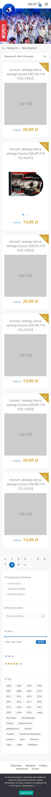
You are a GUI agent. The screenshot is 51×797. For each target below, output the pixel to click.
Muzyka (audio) (16, 594)
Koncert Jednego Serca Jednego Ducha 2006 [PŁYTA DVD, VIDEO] (25, 246)
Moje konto (16, 765)
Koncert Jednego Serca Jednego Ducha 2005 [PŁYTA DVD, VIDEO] (25, 405)
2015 (9, 702)
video (9, 745)
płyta (22, 739)
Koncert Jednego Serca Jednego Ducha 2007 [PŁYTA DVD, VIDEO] (25, 74)
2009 (29, 691)
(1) (13, 664)
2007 (9, 691)
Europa (10, 723)
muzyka (10, 734)
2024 (19, 712)
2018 (39, 702)
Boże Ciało (11, 718)
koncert (28, 729)
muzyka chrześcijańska (29, 734)
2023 (9, 712)
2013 (29, 696)
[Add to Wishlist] (44, 105)
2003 (9, 686)
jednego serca (13, 729)
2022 (39, 707)
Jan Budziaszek (17, 589)
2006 (39, 686)
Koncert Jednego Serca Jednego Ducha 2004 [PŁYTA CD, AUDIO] (25, 484)
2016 (19, 702)
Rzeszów (34, 739)
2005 (29, 686)
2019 (9, 707)
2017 (29, 702)
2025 (29, 712)
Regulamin (30, 765)
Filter (41, 642)
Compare (44, 98)
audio (39, 712)
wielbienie (32, 745)
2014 (39, 696)
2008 (19, 691)
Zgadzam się (26, 793)
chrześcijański (28, 718)
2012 (19, 696)
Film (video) (14, 583)
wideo (19, 745)
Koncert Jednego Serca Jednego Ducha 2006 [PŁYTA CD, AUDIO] (25, 153)
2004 (19, 686)
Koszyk (35, 768)
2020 (19, 707)
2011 (9, 696)
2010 (39, 691)
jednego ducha (25, 723)
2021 (29, 707)
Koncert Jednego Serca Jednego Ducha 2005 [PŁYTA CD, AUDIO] (25, 325)
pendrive (10, 739)
